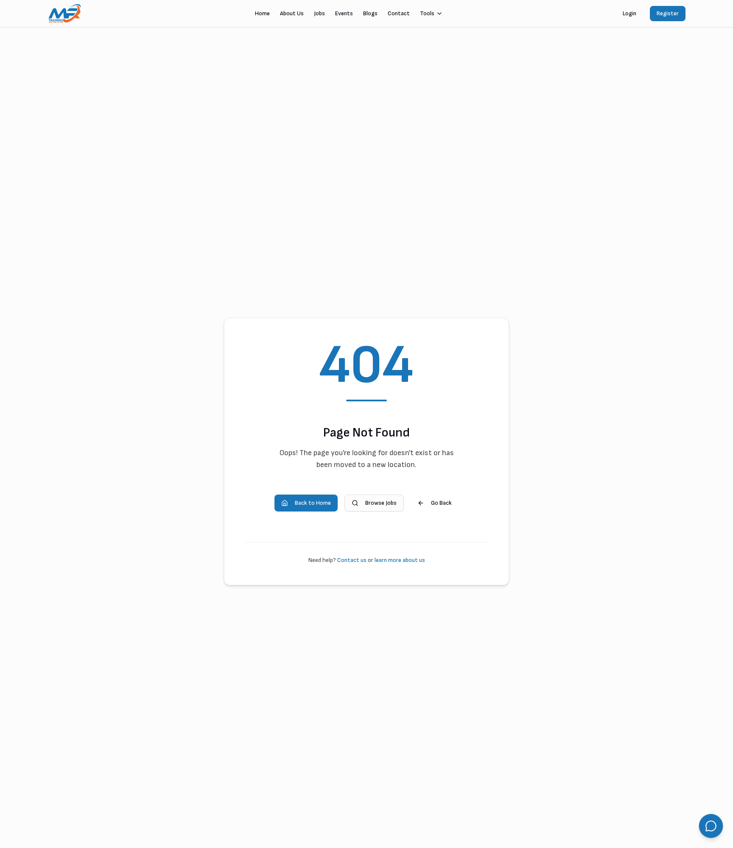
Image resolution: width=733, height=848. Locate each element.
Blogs (370, 13)
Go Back (441, 502)
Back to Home (313, 502)
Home (262, 13)
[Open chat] (711, 826)
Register (668, 13)
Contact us (351, 560)
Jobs (319, 13)
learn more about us (400, 560)
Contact (399, 13)
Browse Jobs (381, 502)
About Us (292, 13)
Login (629, 13)
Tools (427, 13)
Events (344, 13)
